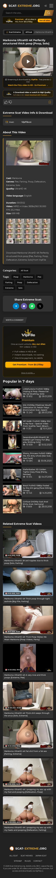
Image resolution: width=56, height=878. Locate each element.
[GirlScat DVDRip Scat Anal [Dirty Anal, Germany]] (12, 506)
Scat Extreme (15, 32)
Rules (28, 861)
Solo (20, 288)
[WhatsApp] (32, 306)
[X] (40, 306)
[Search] (49, 13)
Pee (39, 277)
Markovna (28, 277)
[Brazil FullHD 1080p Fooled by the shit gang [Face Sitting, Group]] (12, 490)
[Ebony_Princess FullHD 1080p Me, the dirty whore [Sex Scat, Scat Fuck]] (12, 458)
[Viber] (24, 306)
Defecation (32, 282)
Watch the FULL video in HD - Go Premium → (28, 85)
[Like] (5, 102)
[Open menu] (51, 6)
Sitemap (18, 861)
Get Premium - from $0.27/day (28, 364)
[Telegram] (16, 306)
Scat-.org (24, 5)
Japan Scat (41, 856)
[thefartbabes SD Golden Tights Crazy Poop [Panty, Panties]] (12, 474)
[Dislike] (10, 102)
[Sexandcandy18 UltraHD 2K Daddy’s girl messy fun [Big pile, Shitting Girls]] (12, 442)
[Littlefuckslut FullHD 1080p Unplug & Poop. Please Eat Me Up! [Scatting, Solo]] (12, 393)
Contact (37, 861)
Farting (8, 282)
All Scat (29, 32)
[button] (45, 5)
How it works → (28, 373)
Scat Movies (27, 856)
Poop (15, 277)
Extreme (9, 288)
